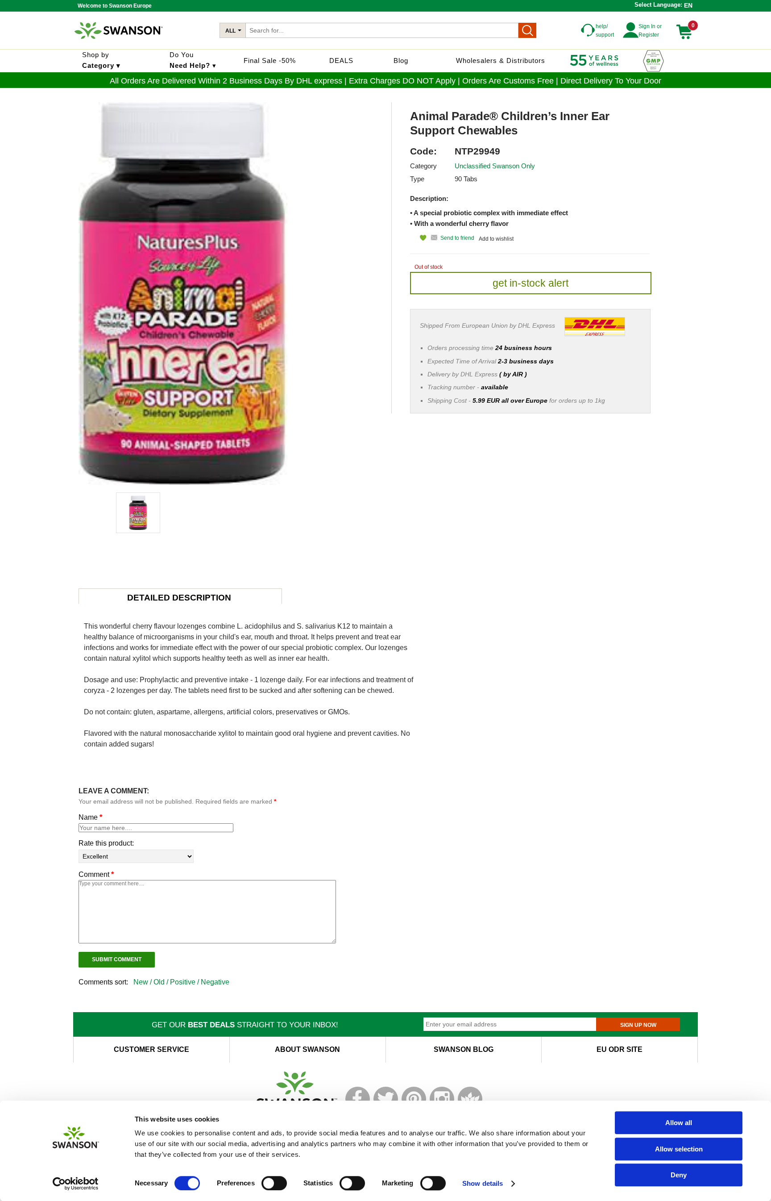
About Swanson (307, 1049)
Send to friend (457, 238)
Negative (215, 982)
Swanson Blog (463, 1049)
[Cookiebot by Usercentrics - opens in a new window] (76, 1183)
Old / (161, 982)
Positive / (185, 982)
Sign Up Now (638, 1025)
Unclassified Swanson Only (495, 166)
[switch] (274, 1183)
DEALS (341, 60)
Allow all (678, 1122)
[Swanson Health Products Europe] (119, 42)
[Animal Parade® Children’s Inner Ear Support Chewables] (138, 513)
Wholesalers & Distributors (500, 60)
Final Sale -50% (270, 60)
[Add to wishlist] (418, 238)
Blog (401, 60)
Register (648, 35)
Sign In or (650, 26)
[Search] (527, 30)
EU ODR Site (619, 1049)
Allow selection (679, 1149)
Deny (679, 1175)
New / (143, 982)
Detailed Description (179, 597)
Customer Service (151, 1049)
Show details (482, 1183)
